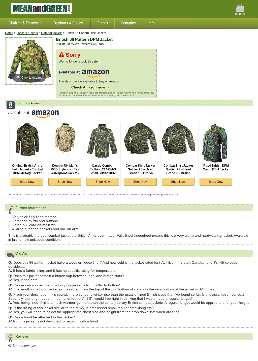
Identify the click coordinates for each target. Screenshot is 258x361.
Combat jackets (51, 33)
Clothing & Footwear (25, 23)
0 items (240, 14)
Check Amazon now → (90, 87)
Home (9, 33)
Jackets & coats (27, 33)
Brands (102, 23)
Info (152, 23)
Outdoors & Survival (69, 23)
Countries (128, 23)
